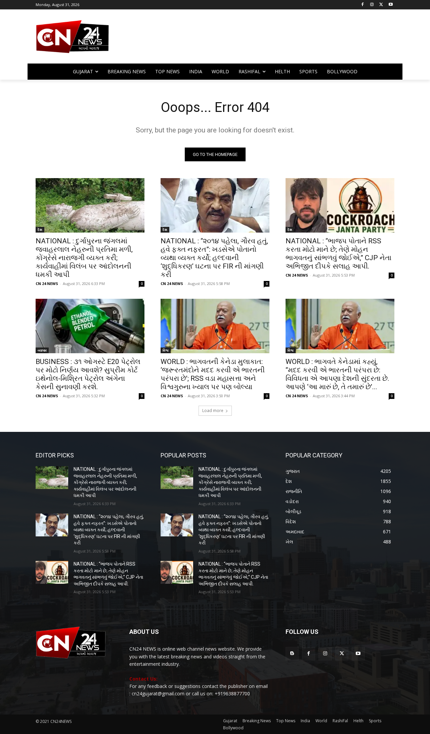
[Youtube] (390, 5)
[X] (381, 5)
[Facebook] (363, 5)
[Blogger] (292, 653)
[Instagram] (372, 5)
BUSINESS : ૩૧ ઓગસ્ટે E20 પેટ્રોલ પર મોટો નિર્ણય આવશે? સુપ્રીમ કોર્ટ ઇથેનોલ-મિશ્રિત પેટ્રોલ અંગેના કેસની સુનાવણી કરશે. (88, 374)
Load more (212, 410)
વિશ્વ (166, 350)
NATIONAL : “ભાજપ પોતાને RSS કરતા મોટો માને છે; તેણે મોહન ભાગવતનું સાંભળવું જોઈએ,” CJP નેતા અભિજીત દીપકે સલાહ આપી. (338, 253)
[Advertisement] (268, 39)
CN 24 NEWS (47, 283)
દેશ (40, 229)
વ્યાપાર (42, 350)
